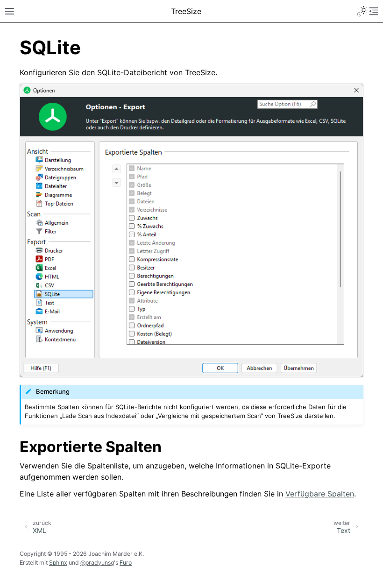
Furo (126, 562)
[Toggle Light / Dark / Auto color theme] (362, 11)
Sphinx (58, 562)
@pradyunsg (97, 562)
